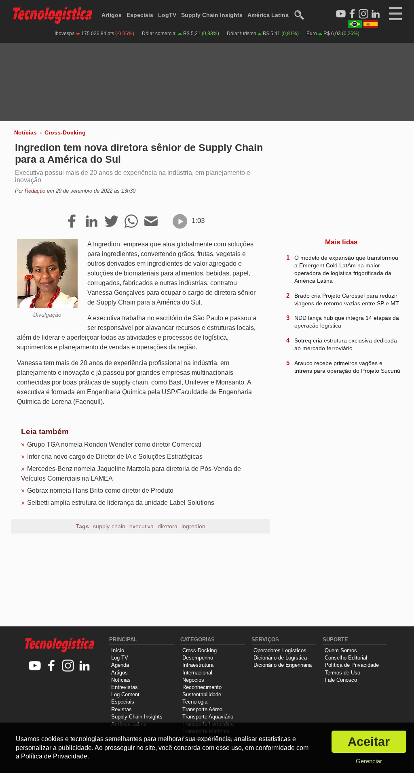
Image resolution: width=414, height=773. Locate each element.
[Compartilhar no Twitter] (111, 221)
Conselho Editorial (346, 658)
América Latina (268, 15)
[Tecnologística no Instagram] (68, 666)
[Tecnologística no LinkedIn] (85, 666)
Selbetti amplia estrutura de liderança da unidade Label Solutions (120, 502)
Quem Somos (341, 650)
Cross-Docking (65, 132)
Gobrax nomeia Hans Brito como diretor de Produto (100, 490)
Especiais (140, 15)
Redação (35, 191)
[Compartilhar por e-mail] (151, 221)
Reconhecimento (202, 687)
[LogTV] (341, 14)
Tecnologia (194, 702)
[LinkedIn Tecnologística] (375, 14)
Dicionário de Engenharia (282, 665)
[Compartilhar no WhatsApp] (131, 221)
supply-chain (109, 526)
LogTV (167, 15)
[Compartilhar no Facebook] (72, 221)
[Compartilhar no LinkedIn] (91, 221)
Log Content (125, 694)
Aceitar (369, 742)
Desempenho (197, 658)
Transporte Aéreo (202, 709)
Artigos (111, 15)
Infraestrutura (197, 665)
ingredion (193, 526)
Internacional (197, 673)
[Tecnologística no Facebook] (51, 666)
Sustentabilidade (201, 694)
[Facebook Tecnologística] (352, 14)
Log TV (119, 658)
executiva (141, 526)
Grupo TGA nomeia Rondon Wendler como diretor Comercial (114, 444)
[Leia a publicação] (180, 221)
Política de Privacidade (352, 665)
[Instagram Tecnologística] (363, 14)
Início (117, 650)
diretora (167, 526)
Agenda (120, 665)
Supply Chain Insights (212, 15)
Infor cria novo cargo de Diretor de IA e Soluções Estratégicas (115, 456)
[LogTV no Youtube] (35, 666)
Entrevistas (124, 687)
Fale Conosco (341, 680)
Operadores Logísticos (279, 650)
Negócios (193, 680)
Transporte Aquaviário (207, 717)
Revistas (121, 709)
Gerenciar (369, 761)
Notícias (25, 132)
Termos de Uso (342, 673)
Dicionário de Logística (280, 658)
